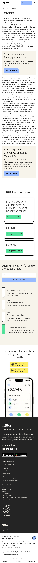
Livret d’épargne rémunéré (8, 470)
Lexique (7, 8)
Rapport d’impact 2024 (7, 499)
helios (3, 8)
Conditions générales (7, 529)
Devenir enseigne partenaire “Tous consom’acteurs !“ (15, 497)
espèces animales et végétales (18, 27)
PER (3, 466)
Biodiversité (13, 8)
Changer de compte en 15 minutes (10, 478)
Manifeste (4, 491)
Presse (3, 487)
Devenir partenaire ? (7, 495)
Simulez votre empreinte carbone (10, 480)
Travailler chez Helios (7, 489)
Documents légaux (6, 532)
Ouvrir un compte (11, 71)
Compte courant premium (8, 464)
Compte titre (5, 468)
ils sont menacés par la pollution (15, 122)
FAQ (3, 476)
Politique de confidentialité (8, 531)
